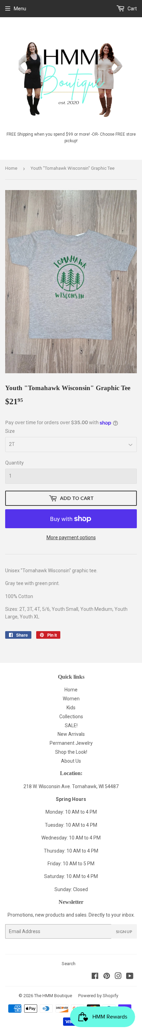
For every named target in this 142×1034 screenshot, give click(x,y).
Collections (71, 716)
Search (68, 963)
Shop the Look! (71, 752)
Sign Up (124, 931)
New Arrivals (71, 734)
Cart (131, 8)
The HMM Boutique (53, 995)
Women (71, 698)
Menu (20, 8)
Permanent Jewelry (71, 743)
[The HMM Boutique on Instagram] (118, 977)
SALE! (71, 725)
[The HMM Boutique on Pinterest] (106, 977)
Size (10, 431)
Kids (71, 707)
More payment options (71, 537)
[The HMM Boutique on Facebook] (95, 977)
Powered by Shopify (98, 995)
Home (11, 168)
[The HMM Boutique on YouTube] (129, 977)
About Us (71, 761)
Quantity (14, 463)
